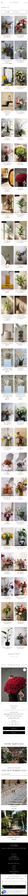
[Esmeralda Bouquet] (20, 636)
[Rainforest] (20, 127)
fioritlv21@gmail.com (14, 857)
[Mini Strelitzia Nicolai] (7, 636)
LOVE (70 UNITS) (17, 716)
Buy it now (14, 732)
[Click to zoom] (24, 669)
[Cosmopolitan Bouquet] (20, 76)
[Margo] (7, 462)
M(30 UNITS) (14, 714)
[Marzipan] (20, 255)
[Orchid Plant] (20, 357)
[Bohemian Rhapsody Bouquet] (7, 50)
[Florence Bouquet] (7, 412)
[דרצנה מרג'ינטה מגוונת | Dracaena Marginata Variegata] (7, 305)
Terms (14, 869)
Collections (3, 7)
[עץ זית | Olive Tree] (7, 230)
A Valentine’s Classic (14, 664)
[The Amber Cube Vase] (7, 255)
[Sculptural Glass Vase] (20, 333)
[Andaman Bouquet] (20, 412)
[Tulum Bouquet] (7, 586)
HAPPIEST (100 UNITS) (13, 718)
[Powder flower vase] (7, 487)
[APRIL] (7, 511)
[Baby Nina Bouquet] (20, 101)
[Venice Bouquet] (20, 561)
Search (13, 866)
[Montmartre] (7, 561)
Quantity (14, 720)
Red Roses (14, 706)
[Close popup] (26, 876)
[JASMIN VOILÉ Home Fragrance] (7, 177)
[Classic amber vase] (7, 280)
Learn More (14, 808)
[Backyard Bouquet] (20, 511)
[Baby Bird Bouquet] (7, 25)
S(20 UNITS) (7, 714)
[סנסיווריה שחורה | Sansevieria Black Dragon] (20, 305)
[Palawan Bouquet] (20, 25)
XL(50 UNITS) (9, 716)
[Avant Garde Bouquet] (7, 611)
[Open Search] (25, 2)
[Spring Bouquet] (7, 536)
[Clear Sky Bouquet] (7, 437)
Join (14, 886)
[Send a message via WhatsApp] (2, 888)
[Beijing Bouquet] (20, 611)
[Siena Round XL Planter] (7, 333)
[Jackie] (20, 462)
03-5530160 (14, 856)
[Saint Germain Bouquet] (20, 536)
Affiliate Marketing (14, 871)
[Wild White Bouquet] (20, 50)
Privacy (14, 868)
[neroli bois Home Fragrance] (7, 101)
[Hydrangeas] (20, 152)
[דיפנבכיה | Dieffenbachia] (20, 280)
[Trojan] (20, 437)
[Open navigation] (2, 2)
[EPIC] (20, 487)
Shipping (14, 873)
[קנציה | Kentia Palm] (20, 204)
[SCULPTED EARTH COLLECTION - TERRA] (7, 357)
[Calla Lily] (7, 76)
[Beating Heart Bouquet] (20, 586)
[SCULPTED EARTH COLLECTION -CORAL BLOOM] (7, 384)
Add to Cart (14, 728)
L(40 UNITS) (20, 714)
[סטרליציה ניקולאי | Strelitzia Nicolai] (7, 204)
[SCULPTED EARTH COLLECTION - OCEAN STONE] (20, 384)
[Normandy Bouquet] (7, 152)
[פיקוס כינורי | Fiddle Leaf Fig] (20, 230)
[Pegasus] (7, 127)
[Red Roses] (20, 177)
